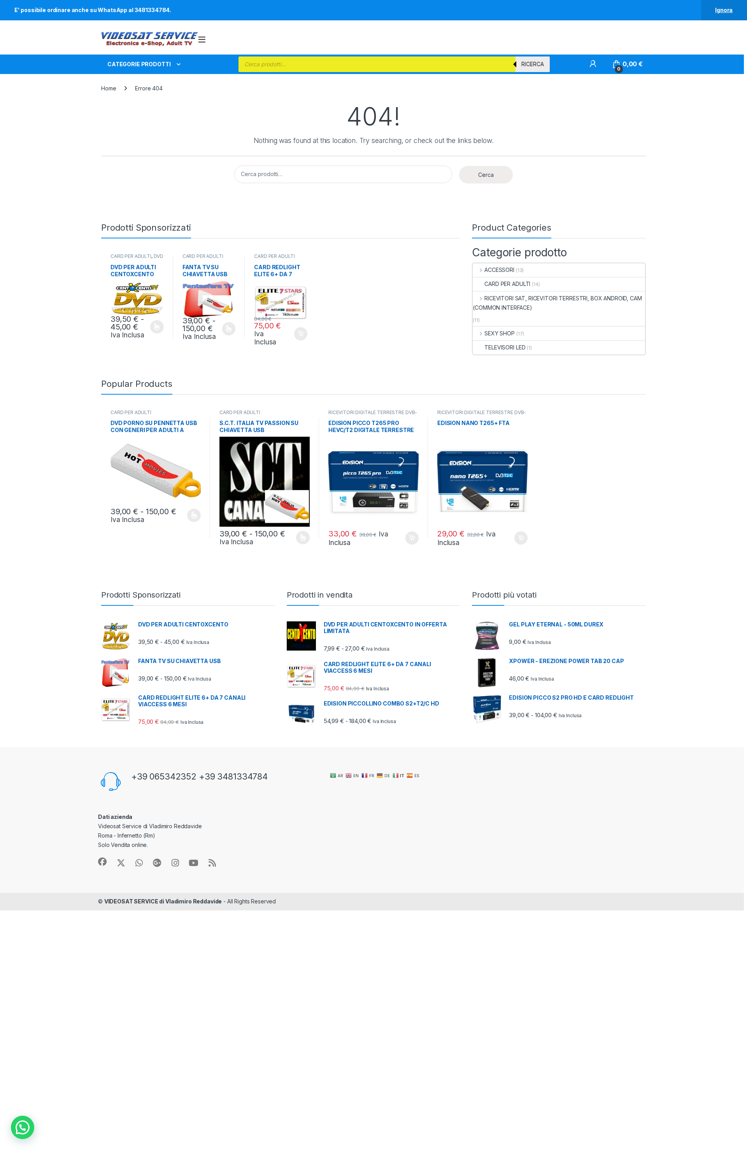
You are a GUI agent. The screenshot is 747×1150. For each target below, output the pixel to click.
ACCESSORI (499, 269)
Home (108, 88)
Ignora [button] (724, 10)
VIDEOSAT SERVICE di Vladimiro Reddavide (163, 901)
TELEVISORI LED (504, 347)
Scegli (156, 326)
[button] (22, 1127)
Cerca (486, 174)
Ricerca (532, 64)
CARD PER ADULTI (130, 256)
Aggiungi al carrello (296, 333)
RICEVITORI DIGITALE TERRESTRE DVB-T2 (372, 414)
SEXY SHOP (499, 333)
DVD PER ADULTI (136, 258)
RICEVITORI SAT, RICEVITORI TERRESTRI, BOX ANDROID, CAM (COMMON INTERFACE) (557, 303)
